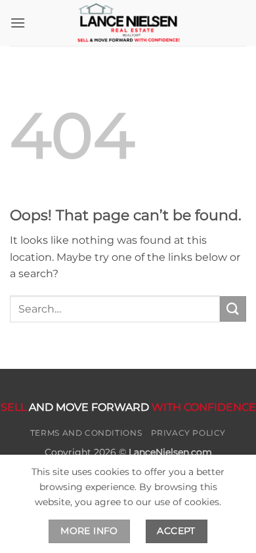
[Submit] (233, 309)
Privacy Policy (188, 433)
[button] (18, 23)
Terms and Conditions (86, 433)
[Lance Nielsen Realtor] (128, 23)
